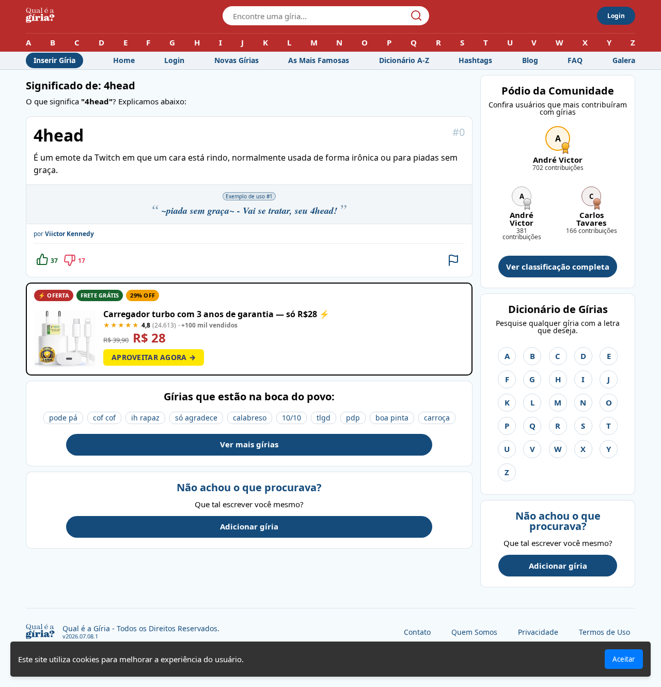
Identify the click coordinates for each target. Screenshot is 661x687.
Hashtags (475, 60)
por (64, 233)
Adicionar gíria (249, 526)
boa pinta (391, 418)
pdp (353, 418)
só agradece (196, 418)
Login (616, 15)
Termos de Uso (604, 632)
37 (54, 260)
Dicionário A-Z (404, 60)
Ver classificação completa (557, 266)
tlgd (323, 418)
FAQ (575, 60)
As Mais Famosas (318, 60)
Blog (530, 60)
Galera (623, 60)
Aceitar (623, 659)
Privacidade (538, 632)
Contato (417, 632)
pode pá (63, 418)
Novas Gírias (236, 60)
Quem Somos (474, 632)
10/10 (291, 418)
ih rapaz (145, 418)
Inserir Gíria (54, 60)
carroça (437, 418)
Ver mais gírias (249, 444)
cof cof (104, 418)
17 (81, 260)
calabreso (249, 418)
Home (124, 60)
